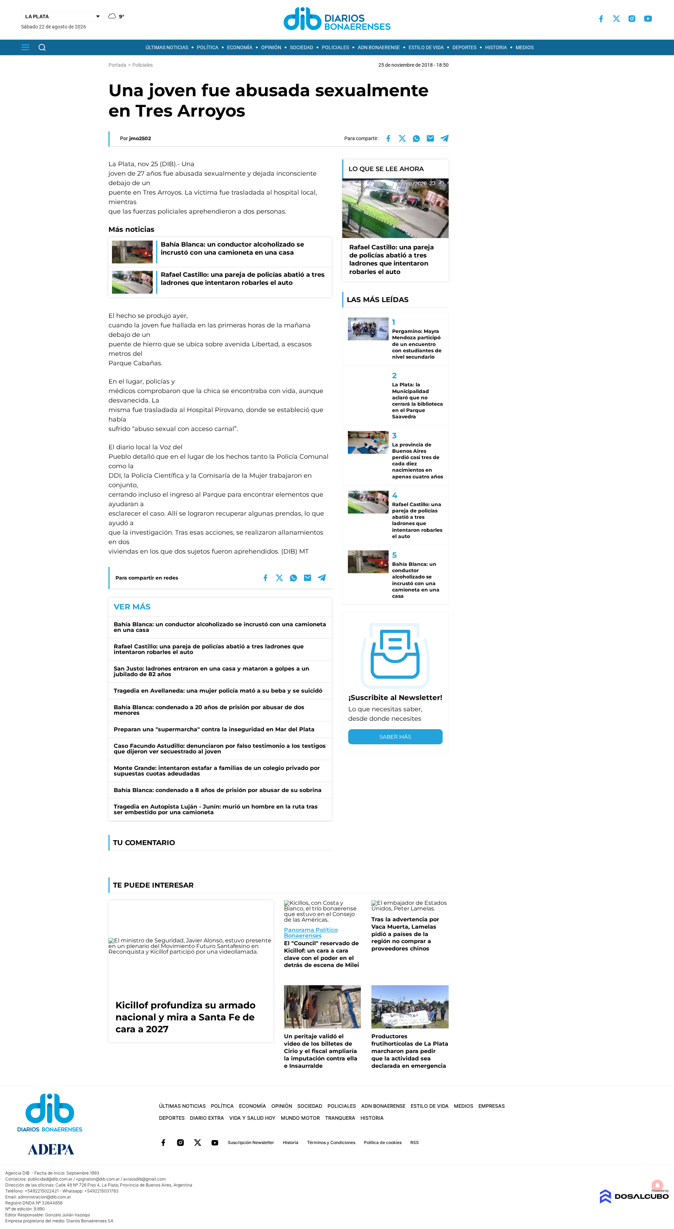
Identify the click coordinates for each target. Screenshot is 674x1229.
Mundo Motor (300, 1118)
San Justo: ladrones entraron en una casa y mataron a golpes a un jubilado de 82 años (211, 671)
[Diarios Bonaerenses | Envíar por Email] (430, 138)
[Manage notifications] (657, 1185)
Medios (525, 47)
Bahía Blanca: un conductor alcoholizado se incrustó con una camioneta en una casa (220, 627)
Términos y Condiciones (331, 1142)
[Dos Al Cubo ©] (634, 1201)
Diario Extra (207, 1118)
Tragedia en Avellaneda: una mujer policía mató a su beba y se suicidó (218, 690)
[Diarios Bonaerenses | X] (616, 18)
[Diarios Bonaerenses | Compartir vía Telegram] (444, 138)
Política (207, 47)
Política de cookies (383, 1142)
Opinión (271, 47)
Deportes (464, 47)
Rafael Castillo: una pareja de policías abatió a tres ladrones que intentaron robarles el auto (209, 649)
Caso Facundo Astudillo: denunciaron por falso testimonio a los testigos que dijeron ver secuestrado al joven (220, 749)
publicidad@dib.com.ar (50, 1179)
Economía (239, 47)
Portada (117, 65)
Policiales (335, 47)
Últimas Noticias (167, 47)
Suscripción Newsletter (251, 1142)
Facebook (163, 1142)
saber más (395, 736)
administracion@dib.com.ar (44, 1196)
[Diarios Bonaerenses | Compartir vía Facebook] (388, 138)
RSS (414, 1142)
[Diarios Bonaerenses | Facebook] (601, 18)
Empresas (491, 1106)
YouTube (215, 1142)
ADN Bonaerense (379, 47)
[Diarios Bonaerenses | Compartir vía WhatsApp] (416, 138)
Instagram (180, 1142)
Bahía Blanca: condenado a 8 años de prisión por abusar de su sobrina (218, 790)
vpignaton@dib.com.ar (98, 1179)
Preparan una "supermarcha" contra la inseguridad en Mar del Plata (214, 729)
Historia (496, 47)
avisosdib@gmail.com (144, 1179)
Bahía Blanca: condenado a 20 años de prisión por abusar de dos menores (209, 710)
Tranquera (340, 1118)
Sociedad (301, 47)
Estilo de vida (426, 47)
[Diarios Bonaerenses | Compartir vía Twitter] (402, 138)
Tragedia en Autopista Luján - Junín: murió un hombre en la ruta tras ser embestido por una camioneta (216, 809)
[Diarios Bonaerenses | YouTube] (648, 18)
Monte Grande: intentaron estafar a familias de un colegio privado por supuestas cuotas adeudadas (217, 771)
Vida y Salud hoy (252, 1118)
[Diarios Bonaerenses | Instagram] (632, 18)
